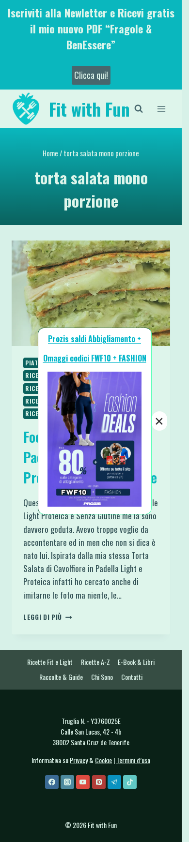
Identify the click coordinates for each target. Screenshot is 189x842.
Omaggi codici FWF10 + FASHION (94, 358)
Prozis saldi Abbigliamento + (94, 339)
